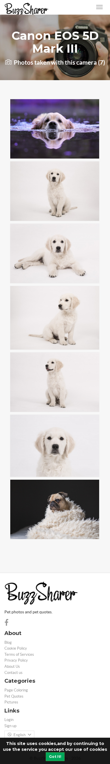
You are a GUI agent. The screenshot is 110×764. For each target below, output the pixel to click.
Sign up (10, 726)
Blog (8, 642)
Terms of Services (19, 654)
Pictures (11, 702)
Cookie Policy (15, 648)
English (19, 735)
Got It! (55, 756)
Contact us (13, 672)
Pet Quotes (13, 696)
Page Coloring (16, 690)
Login (8, 719)
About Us (12, 666)
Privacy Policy (16, 660)
